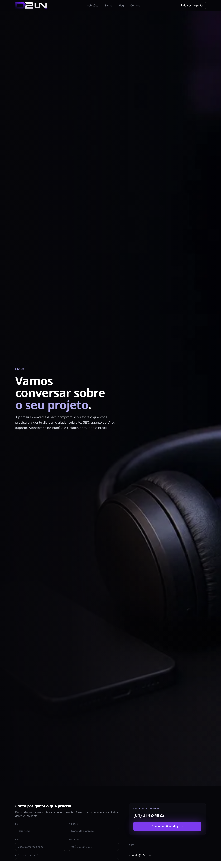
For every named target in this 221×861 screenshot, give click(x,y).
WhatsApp (74, 839)
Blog (121, 5)
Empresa (73, 824)
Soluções (92, 5)
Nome (18, 824)
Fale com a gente (192, 5)
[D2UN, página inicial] (31, 5)
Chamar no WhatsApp (167, 826)
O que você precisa (27, 855)
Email (18, 839)
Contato (135, 5)
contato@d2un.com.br (142, 855)
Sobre (108, 5)
